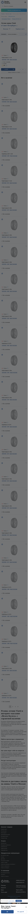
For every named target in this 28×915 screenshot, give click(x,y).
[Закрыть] (26, 907)
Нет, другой (20, 911)
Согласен (19, 900)
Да (7, 911)
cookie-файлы (11, 900)
